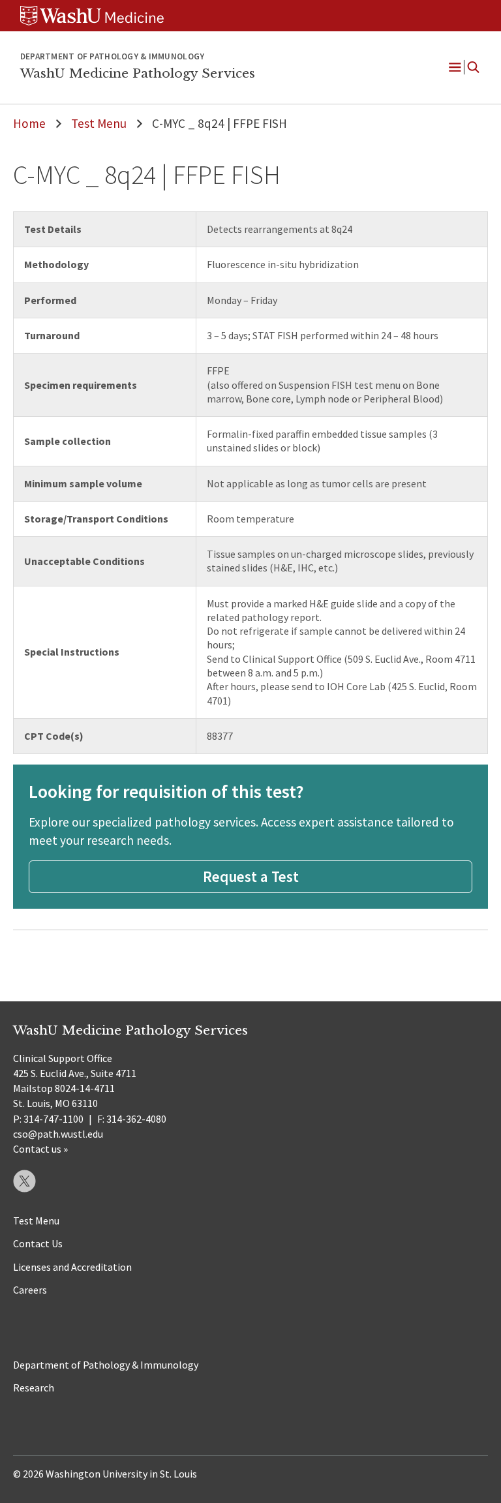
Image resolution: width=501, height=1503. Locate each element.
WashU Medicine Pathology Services (137, 73)
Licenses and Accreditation (72, 1266)
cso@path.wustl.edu (58, 1133)
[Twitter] (24, 1181)
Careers (30, 1289)
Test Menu (99, 123)
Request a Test (251, 876)
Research (33, 1387)
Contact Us (38, 1243)
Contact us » (40, 1148)
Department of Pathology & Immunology (105, 1364)
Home (29, 123)
